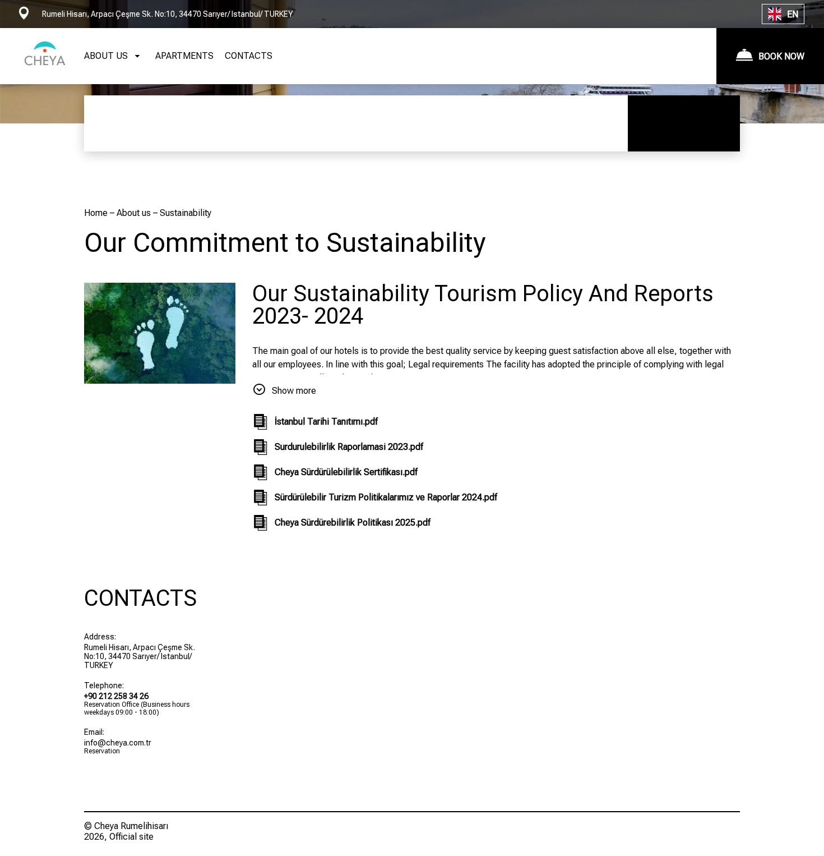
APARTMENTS (184, 55)
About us (135, 213)
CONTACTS (248, 55)
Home (97, 213)
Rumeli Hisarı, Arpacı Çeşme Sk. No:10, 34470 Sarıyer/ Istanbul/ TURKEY (139, 656)
